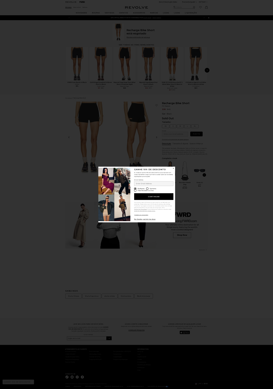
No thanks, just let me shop (144, 219)
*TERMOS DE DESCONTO (141, 215)
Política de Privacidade (140, 209)
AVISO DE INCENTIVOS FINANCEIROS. (144, 211)
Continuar (154, 197)
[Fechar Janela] (173, 168)
